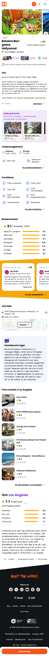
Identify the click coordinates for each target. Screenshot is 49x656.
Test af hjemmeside (35, 639)
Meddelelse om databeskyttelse (17, 634)
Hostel (5, 38)
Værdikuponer (20, 639)
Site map (16, 645)
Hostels (15, 606)
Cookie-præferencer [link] (29, 645)
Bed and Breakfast (35, 606)
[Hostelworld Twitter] (16, 589)
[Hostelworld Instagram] (22, 589)
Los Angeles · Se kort (14, 52)
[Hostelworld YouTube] (27, 589)
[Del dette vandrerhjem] (46, 34)
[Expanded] (5, 559)
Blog (8, 606)
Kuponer (9, 639)
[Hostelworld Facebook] (11, 589)
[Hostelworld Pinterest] (33, 589)
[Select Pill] (34, 4)
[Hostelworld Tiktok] (38, 589)
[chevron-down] (25, 503)
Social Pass (24, 611)
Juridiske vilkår (38, 634)
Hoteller (23, 606)
